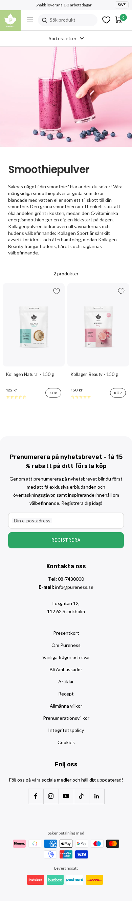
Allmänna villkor (66, 706)
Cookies (66, 742)
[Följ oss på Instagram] (51, 796)
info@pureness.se (74, 587)
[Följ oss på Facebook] (35, 796)
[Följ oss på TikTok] (81, 796)
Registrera (66, 540)
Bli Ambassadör (66, 669)
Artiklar (66, 681)
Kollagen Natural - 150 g (30, 374)
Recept (66, 694)
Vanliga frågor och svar (66, 657)
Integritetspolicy (66, 730)
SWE (122, 4)
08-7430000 (71, 579)
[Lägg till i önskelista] (56, 291)
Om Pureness (66, 645)
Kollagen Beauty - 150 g (94, 374)
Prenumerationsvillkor (66, 718)
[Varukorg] (118, 20)
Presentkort (66, 633)
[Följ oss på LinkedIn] (96, 796)
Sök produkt (62, 20)
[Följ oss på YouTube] (66, 796)
